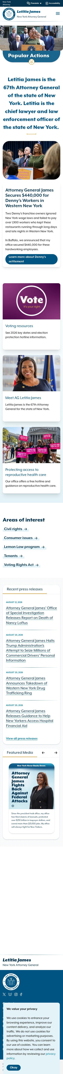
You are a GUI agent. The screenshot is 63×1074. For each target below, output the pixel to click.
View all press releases (21, 738)
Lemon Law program (22, 547)
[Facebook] (21, 994)
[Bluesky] (10, 994)
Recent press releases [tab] (25, 589)
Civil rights (13, 529)
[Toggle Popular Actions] (31, 62)
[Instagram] (15, 994)
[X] (4, 994)
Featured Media (20, 752)
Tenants (11, 556)
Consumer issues (18, 538)
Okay (13, 1067)
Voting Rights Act (19, 565)
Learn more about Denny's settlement (27, 259)
